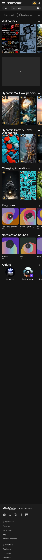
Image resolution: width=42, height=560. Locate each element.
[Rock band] (10, 38)
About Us (6, 526)
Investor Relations (10, 539)
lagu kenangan (27, 15)
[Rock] (28, 38)
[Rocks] (10, 148)
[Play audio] (10, 216)
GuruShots (7, 553)
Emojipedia (7, 549)
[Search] (38, 8)
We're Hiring (7, 530)
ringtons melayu (10, 15)
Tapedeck (7, 557)
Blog (4, 534)
